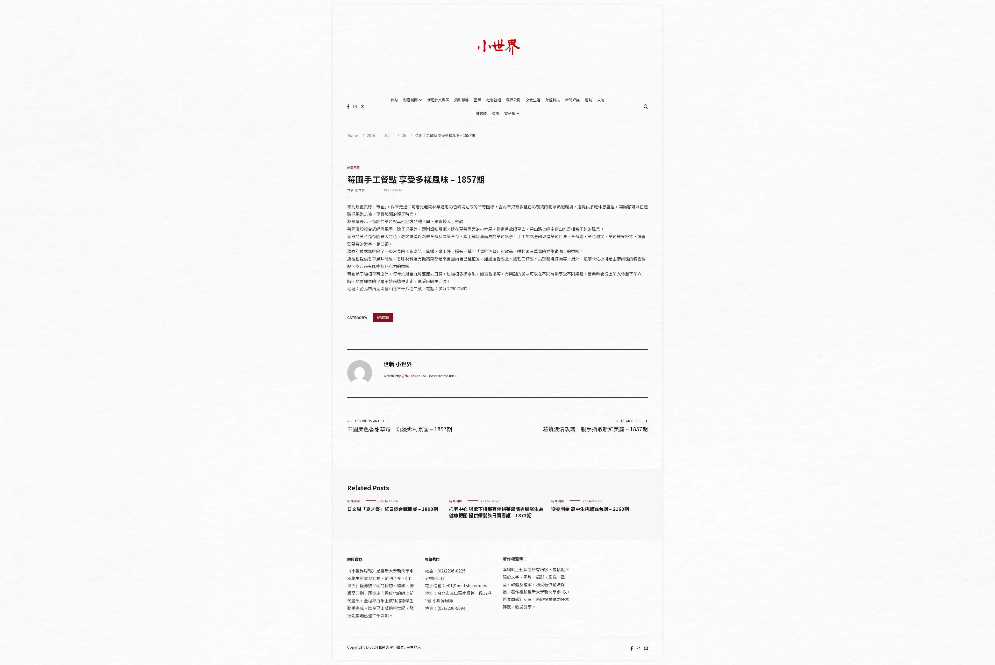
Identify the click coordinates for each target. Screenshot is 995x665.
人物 (601, 99)
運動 (588, 99)
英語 (495, 113)
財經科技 (552, 99)
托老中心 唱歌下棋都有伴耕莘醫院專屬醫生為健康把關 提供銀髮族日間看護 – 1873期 (496, 512)
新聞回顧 (353, 167)
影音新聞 (410, 99)
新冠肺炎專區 (438, 99)
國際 (477, 99)
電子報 (509, 113)
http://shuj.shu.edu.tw (411, 375)
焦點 (394, 99)
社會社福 (493, 99)
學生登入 (413, 647)
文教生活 (533, 99)
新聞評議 (572, 99)
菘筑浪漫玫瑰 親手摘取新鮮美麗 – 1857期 (595, 426)
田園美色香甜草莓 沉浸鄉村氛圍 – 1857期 (399, 426)
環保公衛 (513, 99)
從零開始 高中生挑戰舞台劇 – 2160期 (590, 508)
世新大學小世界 (391, 647)
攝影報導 (461, 99)
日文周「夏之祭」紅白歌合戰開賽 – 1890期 (392, 508)
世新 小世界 (356, 190)
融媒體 (481, 113)
